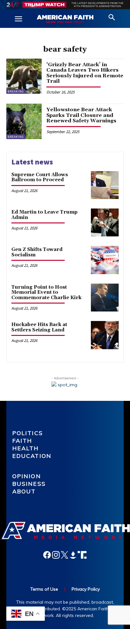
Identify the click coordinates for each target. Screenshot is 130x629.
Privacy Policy (86, 589)
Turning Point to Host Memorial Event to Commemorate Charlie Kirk (46, 292)
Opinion (26, 476)
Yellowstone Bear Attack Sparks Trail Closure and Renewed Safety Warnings (81, 115)
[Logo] (65, 19)
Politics (27, 433)
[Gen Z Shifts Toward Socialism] (105, 260)
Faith (22, 440)
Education (31, 455)
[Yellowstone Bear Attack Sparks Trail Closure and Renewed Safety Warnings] (24, 121)
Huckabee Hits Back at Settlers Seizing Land (39, 327)
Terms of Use (44, 589)
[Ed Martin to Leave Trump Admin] (105, 222)
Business (29, 483)
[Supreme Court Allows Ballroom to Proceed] (105, 185)
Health (25, 448)
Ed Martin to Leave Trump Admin (44, 215)
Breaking (16, 91)
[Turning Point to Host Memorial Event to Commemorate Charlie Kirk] (105, 297)
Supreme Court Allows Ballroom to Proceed (39, 177)
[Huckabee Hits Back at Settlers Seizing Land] (105, 335)
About (24, 491)
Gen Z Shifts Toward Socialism (36, 252)
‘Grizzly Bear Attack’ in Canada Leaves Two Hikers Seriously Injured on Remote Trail (84, 73)
